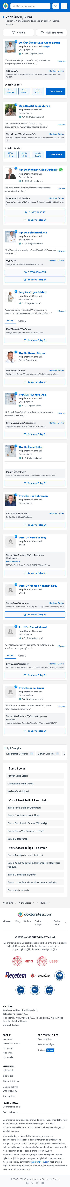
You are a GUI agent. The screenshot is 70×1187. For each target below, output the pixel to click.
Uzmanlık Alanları (11, 1043)
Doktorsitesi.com (11, 1106)
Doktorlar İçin (45, 1039)
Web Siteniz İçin (46, 1044)
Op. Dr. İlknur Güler (30, 447)
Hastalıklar (8, 1048)
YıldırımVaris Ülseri (18, 791)
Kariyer (45, 1050)
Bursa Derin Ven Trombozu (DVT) (25, 831)
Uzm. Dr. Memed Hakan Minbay (38, 585)
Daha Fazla (56, 91)
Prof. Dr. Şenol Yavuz (31, 688)
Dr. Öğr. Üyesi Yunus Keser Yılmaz (39, 42)
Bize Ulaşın (8, 1075)
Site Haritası (9, 1096)
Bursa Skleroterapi (17, 838)
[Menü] (64, 6)
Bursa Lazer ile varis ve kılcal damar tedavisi (31, 882)
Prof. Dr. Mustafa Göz (32, 394)
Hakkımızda (8, 1070)
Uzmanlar (7, 1039)
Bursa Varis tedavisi (18, 890)
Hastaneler (8, 1057)
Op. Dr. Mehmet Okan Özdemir (38, 169)
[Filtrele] (55, 6)
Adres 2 (22, 320)
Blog (17, 921)
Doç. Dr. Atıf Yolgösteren (34, 105)
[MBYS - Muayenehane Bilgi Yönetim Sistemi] (22, 961)
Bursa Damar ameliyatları (21, 874)
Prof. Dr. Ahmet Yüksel (33, 627)
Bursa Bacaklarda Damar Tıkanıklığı (27, 823)
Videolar (7, 921)
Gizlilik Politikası (11, 1081)
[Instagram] (37, 1183)
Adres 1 (10, 320)
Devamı (61, 61)
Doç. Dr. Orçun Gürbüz (33, 292)
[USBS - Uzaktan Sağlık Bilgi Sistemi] (47, 961)
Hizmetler (7, 1052)
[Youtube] (43, 1183)
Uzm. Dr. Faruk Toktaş (32, 537)
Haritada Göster (56, 71)
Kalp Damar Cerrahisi (30, 46)
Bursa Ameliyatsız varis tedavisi (25, 855)
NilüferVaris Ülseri (17, 775)
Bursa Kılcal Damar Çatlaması (24, 807)
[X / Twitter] (32, 1183)
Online (27, 921)
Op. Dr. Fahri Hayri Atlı (33, 232)
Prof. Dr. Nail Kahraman (33, 495)
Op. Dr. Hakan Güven (32, 353)
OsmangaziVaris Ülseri (20, 783)
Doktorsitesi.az (10, 1112)
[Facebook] (27, 1183)
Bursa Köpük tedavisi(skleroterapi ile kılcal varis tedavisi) (33, 864)
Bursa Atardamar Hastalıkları (23, 815)
